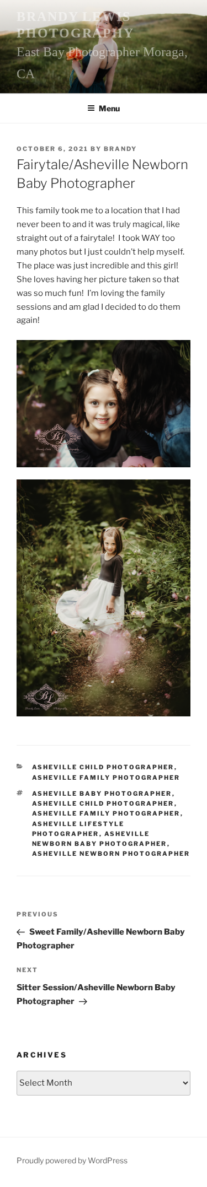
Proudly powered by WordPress (72, 1160)
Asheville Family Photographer (106, 777)
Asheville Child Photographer (103, 767)
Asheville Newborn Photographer (111, 853)
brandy (120, 149)
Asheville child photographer (103, 803)
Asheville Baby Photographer (102, 793)
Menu (109, 108)
